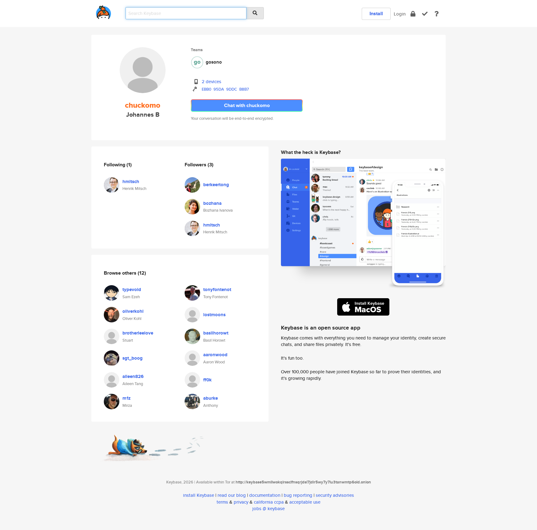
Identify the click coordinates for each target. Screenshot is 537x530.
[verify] (425, 14)
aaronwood (215, 354)
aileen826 (133, 376)
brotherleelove (137, 333)
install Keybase (198, 495)
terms (222, 502)
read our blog (232, 495)
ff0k (207, 379)
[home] (103, 11)
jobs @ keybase (268, 508)
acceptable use (304, 502)
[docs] (436, 14)
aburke (210, 398)
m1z (126, 398)
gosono (214, 62)
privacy (241, 502)
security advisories (335, 495)
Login (400, 14)
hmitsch (130, 181)
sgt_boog (132, 358)
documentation (264, 495)
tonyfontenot (217, 289)
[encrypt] (413, 14)
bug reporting (298, 495)
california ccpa (269, 502)
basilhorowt (215, 333)
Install (376, 13)
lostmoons (214, 314)
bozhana (212, 203)
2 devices (211, 81)
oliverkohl (133, 311)
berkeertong (216, 184)
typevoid (131, 289)
